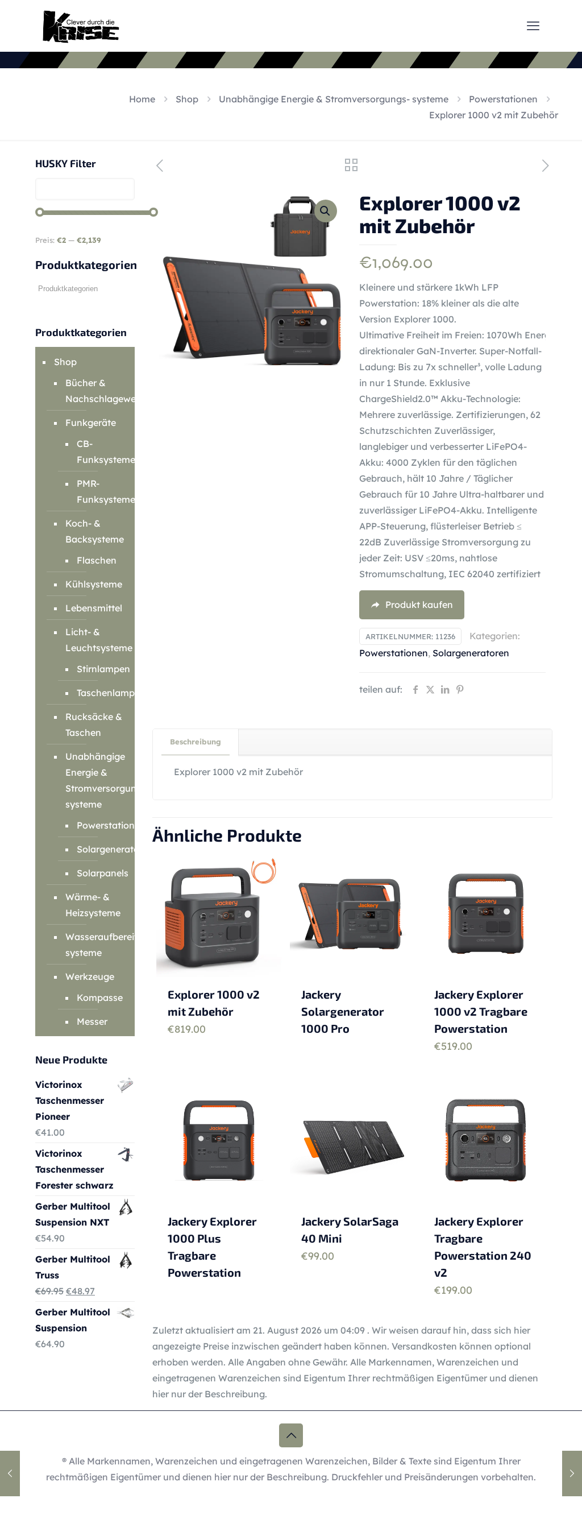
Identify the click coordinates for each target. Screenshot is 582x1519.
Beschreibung (195, 741)
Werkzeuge (89, 976)
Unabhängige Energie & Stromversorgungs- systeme (333, 99)
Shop (187, 99)
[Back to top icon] (291, 1435)
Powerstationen (503, 99)
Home (142, 99)
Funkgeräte (90, 422)
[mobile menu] (533, 25)
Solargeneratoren (471, 653)
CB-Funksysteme (97, 451)
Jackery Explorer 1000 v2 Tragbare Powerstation (480, 1011)
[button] (325, 211)
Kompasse (97, 997)
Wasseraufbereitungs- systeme (94, 944)
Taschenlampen (97, 692)
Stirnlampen (97, 668)
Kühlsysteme (93, 584)
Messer (92, 1021)
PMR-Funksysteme (97, 491)
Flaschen (97, 560)
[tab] (196, 742)
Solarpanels (97, 873)
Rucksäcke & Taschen (93, 724)
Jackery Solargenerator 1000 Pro (342, 1011)
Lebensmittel (93, 608)
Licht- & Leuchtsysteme (94, 639)
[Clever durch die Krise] (81, 25)
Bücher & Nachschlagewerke (94, 390)
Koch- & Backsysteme (94, 531)
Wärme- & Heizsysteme (92, 904)
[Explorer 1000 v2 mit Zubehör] (10, 1473)
